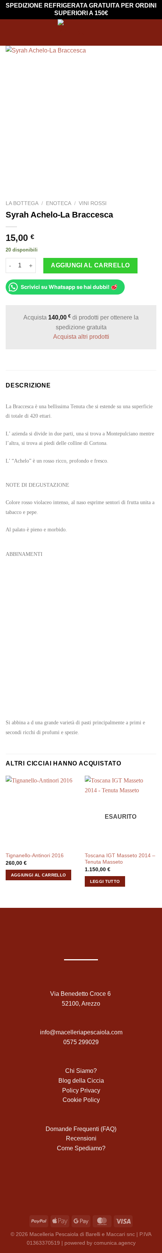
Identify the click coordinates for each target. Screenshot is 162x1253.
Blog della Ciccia (81, 1080)
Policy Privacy (81, 1090)
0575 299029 (81, 1042)
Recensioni (81, 1138)
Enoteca (58, 203)
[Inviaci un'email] (87, 1178)
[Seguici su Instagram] (75, 1178)
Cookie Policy (81, 1100)
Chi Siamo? (81, 1071)
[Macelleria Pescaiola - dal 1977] (81, 32)
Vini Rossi (93, 203)
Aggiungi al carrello (90, 265)
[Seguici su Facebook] (63, 1178)
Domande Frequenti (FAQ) (81, 1129)
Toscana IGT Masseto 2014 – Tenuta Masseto (120, 859)
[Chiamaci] (99, 1178)
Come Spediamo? (81, 1148)
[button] (10, 32)
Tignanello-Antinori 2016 (35, 855)
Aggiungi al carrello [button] (38, 875)
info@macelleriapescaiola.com (81, 1032)
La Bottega (22, 203)
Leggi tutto (105, 881)
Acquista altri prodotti (81, 336)
